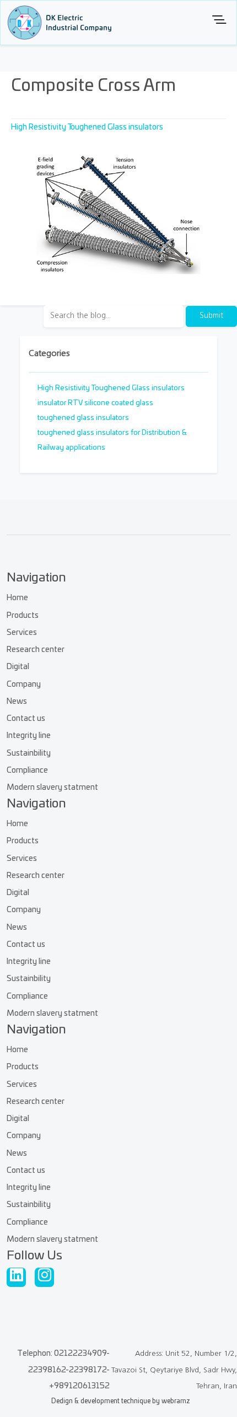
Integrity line (29, 735)
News (17, 701)
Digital (18, 666)
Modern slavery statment (52, 787)
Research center (35, 649)
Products (23, 615)
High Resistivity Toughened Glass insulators (87, 127)
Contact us (26, 718)
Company (24, 684)
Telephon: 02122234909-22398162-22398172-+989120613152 (63, 1370)
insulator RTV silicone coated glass (95, 403)
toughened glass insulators (83, 418)
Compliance (27, 770)
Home (17, 598)
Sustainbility (29, 753)
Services (22, 632)
